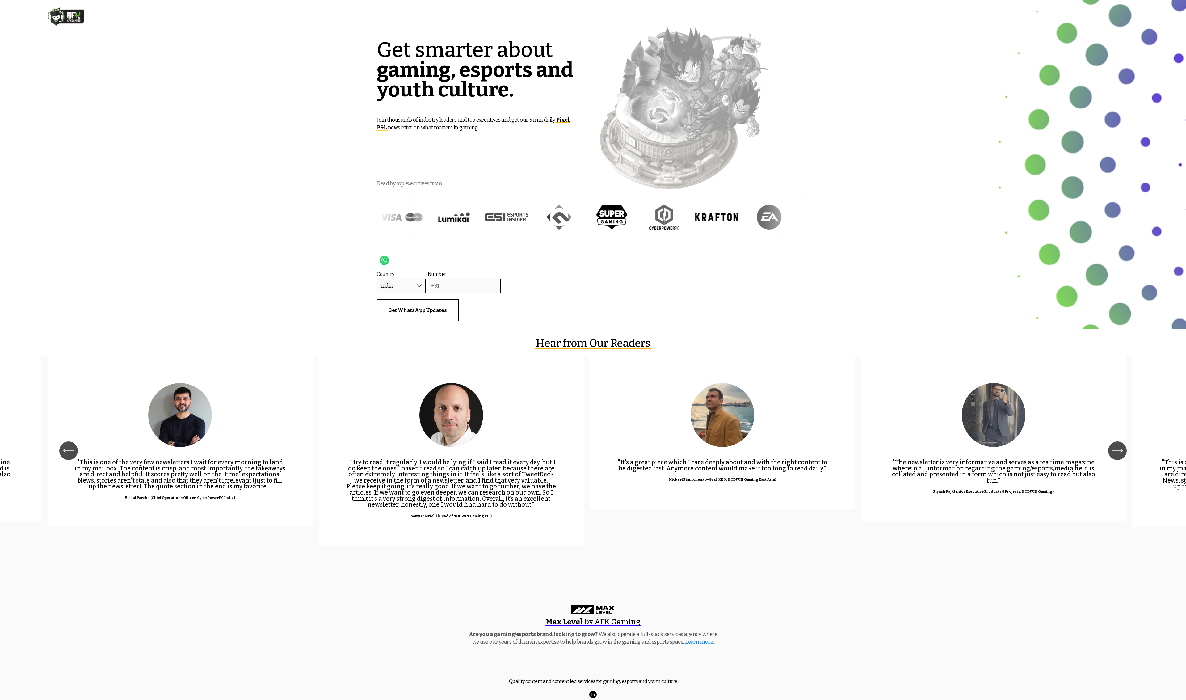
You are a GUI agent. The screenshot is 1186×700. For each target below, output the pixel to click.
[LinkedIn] (593, 694)
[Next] (1117, 450)
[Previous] (68, 450)
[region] (593, 450)
